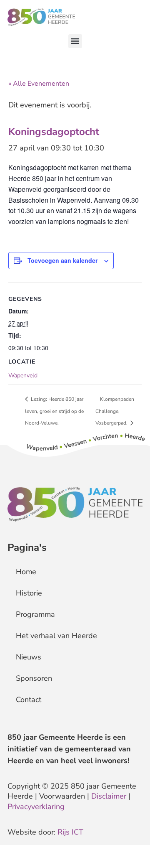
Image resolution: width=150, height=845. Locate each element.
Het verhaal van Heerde (56, 636)
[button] (75, 41)
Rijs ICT (70, 832)
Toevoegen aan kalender (63, 260)
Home (26, 572)
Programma (35, 614)
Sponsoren (34, 678)
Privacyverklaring (36, 807)
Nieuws (28, 657)
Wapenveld (23, 375)
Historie (29, 593)
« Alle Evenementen (38, 83)
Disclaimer (108, 796)
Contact (28, 700)
